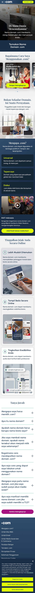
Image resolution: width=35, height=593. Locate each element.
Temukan (28, 2)
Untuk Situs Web (7, 532)
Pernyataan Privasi (8, 551)
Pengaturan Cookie (8, 558)
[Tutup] (33, 561)
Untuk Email (5, 535)
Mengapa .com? (7, 528)
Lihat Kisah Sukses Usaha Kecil (17, 231)
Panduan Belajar (7, 545)
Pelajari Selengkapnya (17, 85)
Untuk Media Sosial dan (10, 540)
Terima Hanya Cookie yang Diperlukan (17, 584)
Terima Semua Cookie (17, 589)
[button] (15, 91)
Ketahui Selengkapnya (17, 512)
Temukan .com (6, 548)
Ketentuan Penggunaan (10, 555)
